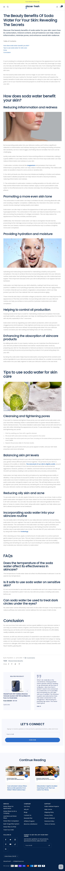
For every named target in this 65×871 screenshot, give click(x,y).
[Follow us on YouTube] (10, 844)
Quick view (6, 704)
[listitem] (8, 664)
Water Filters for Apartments (8, 807)
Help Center (48, 809)
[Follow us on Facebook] (5, 839)
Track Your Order (8, 830)
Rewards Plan (28, 818)
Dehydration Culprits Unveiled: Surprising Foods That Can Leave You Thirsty (47, 788)
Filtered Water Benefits (15, 661)
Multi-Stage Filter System (11, 824)
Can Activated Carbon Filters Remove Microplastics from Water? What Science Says (17, 788)
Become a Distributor (30, 824)
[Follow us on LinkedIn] (5, 849)
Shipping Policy (49, 812)
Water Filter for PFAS (9, 827)
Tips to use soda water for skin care (15, 48)
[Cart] (61, 7)
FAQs (5, 50)
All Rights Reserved (18, 861)
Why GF (26, 809)
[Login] (57, 6)
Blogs (25, 812)
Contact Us (27, 815)
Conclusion (7, 52)
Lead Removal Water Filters (10, 817)
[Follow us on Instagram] (15, 839)
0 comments (31, 658)
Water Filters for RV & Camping (10, 812)
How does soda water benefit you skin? (16, 46)
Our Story (27, 806)
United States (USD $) (10, 856)
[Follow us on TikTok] (15, 844)
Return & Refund (49, 818)
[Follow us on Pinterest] (5, 844)
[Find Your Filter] (7, 7)
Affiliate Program (29, 821)
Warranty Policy (49, 821)
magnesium (31, 165)
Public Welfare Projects (51, 806)
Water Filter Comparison (11, 821)
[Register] (49, 845)
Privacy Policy (48, 815)
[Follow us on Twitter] (10, 839)
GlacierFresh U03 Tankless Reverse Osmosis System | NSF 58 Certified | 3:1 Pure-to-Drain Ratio (16, 696)
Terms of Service (49, 824)
